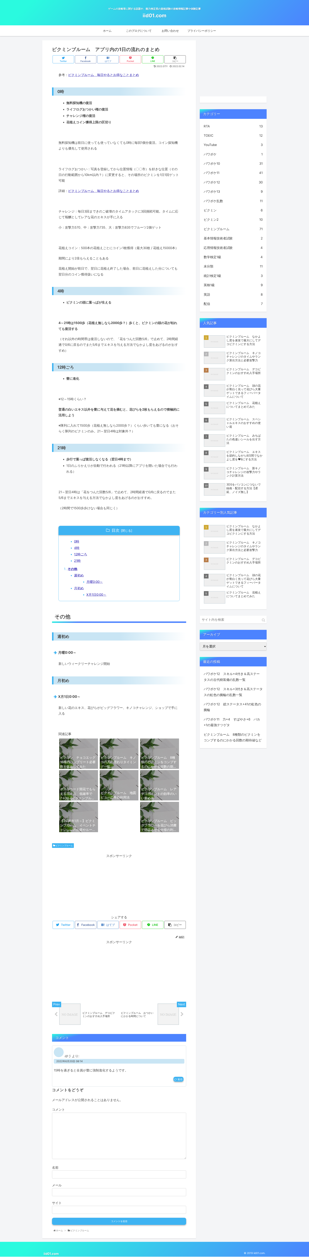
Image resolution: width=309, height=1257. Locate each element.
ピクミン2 (233, 219)
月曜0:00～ (94, 582)
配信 (233, 304)
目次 (115, 530)
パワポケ (233, 154)
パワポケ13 (233, 191)
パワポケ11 (233, 173)
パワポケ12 (233, 182)
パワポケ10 (233, 163)
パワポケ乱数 (233, 201)
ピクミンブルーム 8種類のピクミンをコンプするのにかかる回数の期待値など (233, 737)
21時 (77, 561)
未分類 (233, 266)
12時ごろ (80, 554)
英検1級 (233, 285)
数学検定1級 (233, 257)
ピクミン (233, 210)
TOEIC (233, 135)
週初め (79, 575)
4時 (76, 548)
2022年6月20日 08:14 (69, 1061)
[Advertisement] (119, 884)
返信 (180, 1079)
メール (57, 1185)
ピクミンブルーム (64, 845)
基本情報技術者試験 (233, 238)
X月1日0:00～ (96, 594)
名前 (55, 1167)
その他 (72, 569)
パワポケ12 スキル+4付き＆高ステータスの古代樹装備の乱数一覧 (232, 676)
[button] (263, 620)
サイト (57, 1203)
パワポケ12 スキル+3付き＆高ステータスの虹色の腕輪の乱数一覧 (233, 692)
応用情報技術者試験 (233, 248)
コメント (58, 1109)
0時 (76, 541)
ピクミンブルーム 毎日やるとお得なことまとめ (103, 75)
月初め (79, 588)
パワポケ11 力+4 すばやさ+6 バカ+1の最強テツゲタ (232, 722)
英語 (233, 294)
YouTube (233, 145)
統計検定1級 (233, 276)
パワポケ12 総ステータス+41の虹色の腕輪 (232, 707)
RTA (233, 126)
